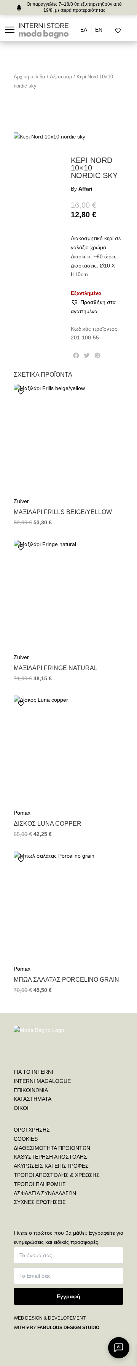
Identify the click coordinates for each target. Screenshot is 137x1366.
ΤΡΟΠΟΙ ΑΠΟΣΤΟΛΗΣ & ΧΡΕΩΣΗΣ (57, 1175)
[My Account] (128, 30)
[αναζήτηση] (111, 30)
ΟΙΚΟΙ (21, 1108)
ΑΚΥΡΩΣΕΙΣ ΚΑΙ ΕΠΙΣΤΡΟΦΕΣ (51, 1166)
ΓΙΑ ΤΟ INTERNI (33, 1072)
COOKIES (26, 1139)
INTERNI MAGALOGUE (42, 1081)
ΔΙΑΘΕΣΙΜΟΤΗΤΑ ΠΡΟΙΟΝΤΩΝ (52, 1148)
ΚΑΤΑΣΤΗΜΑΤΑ (32, 1099)
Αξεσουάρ (61, 77)
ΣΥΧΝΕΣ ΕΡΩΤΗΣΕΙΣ (40, 1202)
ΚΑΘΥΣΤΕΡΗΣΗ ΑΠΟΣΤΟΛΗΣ (50, 1157)
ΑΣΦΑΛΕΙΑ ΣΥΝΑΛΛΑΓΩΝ (45, 1193)
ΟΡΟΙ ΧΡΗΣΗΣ (32, 1130)
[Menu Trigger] (9, 29)
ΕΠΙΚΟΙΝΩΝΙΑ (31, 1090)
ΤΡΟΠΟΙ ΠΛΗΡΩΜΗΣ (40, 1184)
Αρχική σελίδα (29, 77)
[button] (97, 307)
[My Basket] (134, 30)
